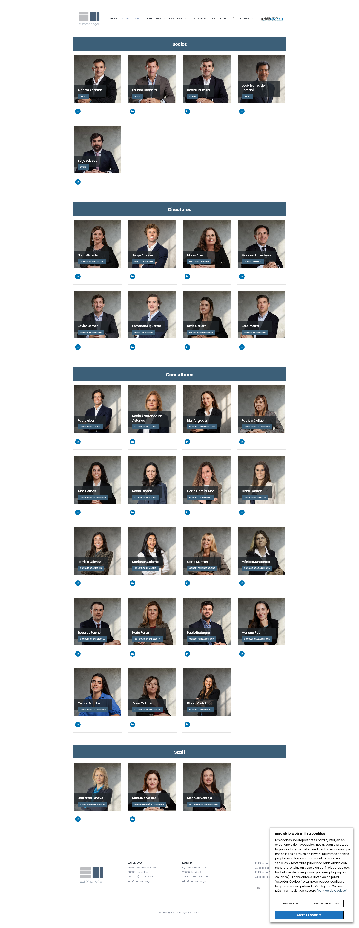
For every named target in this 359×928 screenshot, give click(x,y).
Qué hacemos (152, 18)
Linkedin (233, 18)
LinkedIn (78, 111)
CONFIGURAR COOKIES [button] (326, 903)
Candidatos (177, 18)
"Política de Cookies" (332, 890)
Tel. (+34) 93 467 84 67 (141, 876)
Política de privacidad (268, 863)
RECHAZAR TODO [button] (292, 903)
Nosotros (129, 18)
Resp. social (199, 18)
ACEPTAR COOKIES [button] (309, 915)
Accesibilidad (263, 876)
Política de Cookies (266, 872)
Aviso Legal (262, 867)
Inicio (113, 18)
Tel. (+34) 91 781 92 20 (195, 876)
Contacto (219, 18)
